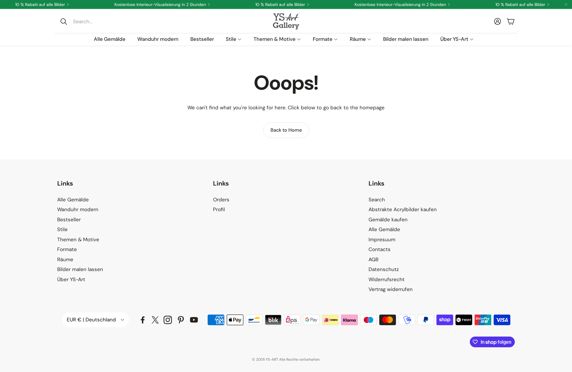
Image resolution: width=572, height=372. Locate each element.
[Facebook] (143, 320)
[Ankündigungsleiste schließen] (566, 4)
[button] (97, 21)
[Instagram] (168, 320)
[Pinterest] (181, 320)
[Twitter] (155, 319)
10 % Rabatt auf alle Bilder (40, 4)
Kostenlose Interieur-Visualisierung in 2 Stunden (160, 4)
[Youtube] (194, 320)
